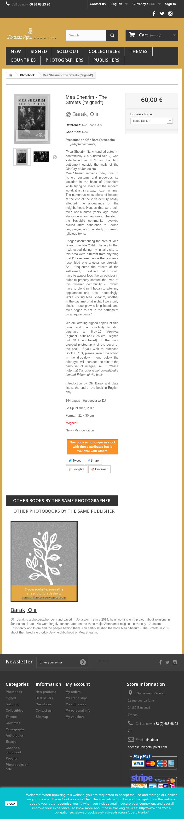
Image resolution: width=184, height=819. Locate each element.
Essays (11, 741)
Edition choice (141, 114)
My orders (73, 692)
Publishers (106, 60)
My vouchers (75, 717)
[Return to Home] (10, 75)
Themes (139, 51)
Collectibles (104, 51)
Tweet (76, 460)
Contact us (98, 4)
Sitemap (42, 717)
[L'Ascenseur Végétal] (32, 34)
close (11, 803)
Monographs (15, 729)
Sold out (68, 51)
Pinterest (101, 469)
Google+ (78, 469)
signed (39, 51)
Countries (23, 60)
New (16, 51)
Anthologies (15, 735)
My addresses (76, 704)
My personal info (78, 710)
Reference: (73, 125)
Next (54, 157)
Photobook (14, 692)
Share (94, 460)
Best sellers (44, 698)
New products (46, 692)
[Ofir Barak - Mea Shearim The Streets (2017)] (22, 157)
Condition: (73, 132)
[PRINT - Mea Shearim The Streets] (42, 157)
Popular (11, 758)
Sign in (170, 4)
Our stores (43, 704)
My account (78, 684)
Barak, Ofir (82, 114)
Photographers (64, 60)
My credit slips (76, 698)
